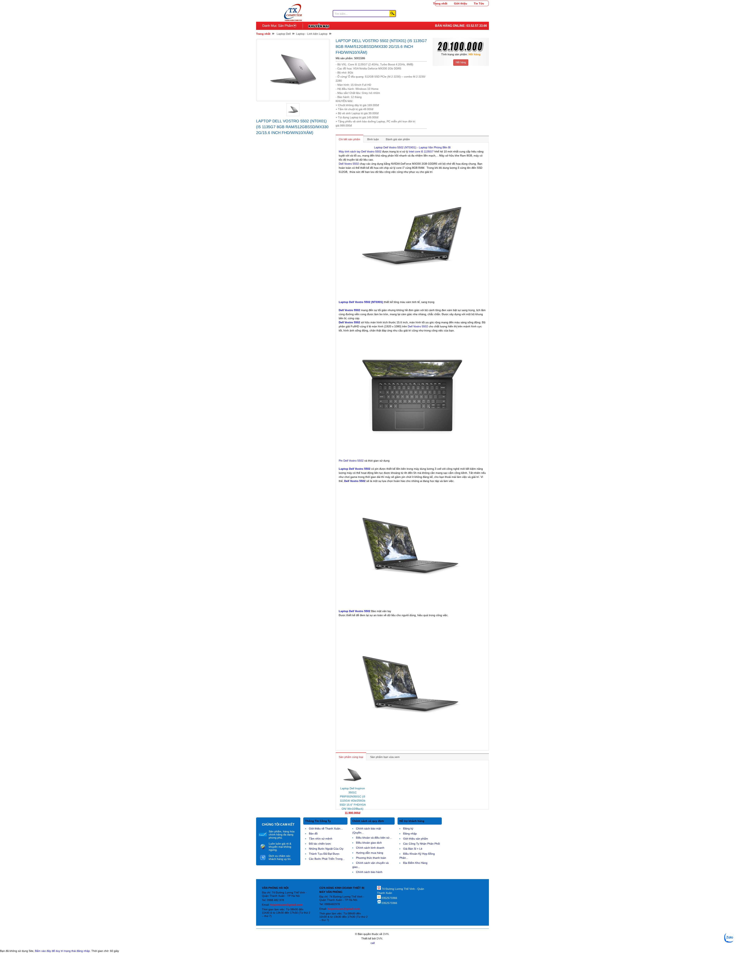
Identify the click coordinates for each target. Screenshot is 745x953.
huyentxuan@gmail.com (286, 904)
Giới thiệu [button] (460, 3)
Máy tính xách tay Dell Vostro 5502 (360, 151)
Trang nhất (440, 3)
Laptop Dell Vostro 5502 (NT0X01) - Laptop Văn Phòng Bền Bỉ (412, 147)
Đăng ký (408, 828)
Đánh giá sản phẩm (398, 139)
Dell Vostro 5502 (349, 163)
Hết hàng (461, 62)
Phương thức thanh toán (371, 857)
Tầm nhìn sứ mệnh (320, 838)
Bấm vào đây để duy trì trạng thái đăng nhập (62, 950)
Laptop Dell (284, 33)
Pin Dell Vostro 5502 (351, 460)
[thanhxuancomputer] (293, 5)
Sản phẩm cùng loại (351, 756)
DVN (386, 934)
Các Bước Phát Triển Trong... (327, 858)
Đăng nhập (410, 833)
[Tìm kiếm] (392, 13)
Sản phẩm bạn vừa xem (385, 756)
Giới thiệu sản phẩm (415, 838)
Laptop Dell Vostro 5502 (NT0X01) (361, 302)
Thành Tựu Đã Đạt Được (324, 853)
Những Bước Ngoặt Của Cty (326, 848)
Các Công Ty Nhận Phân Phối (421, 843)
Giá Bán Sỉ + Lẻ (412, 848)
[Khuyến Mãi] (318, 26)
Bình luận (373, 139)
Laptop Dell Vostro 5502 (354, 468)
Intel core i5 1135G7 (421, 151)
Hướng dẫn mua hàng (369, 852)
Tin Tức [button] (479, 3)
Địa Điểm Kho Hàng (415, 862)
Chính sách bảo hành (369, 871)
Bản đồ (313, 833)
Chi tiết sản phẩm (349, 139)
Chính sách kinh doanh (370, 847)
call (373, 942)
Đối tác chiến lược (320, 843)
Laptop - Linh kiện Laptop (311, 33)
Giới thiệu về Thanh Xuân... (326, 828)
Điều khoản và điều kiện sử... (374, 837)
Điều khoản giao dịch (369, 842)
